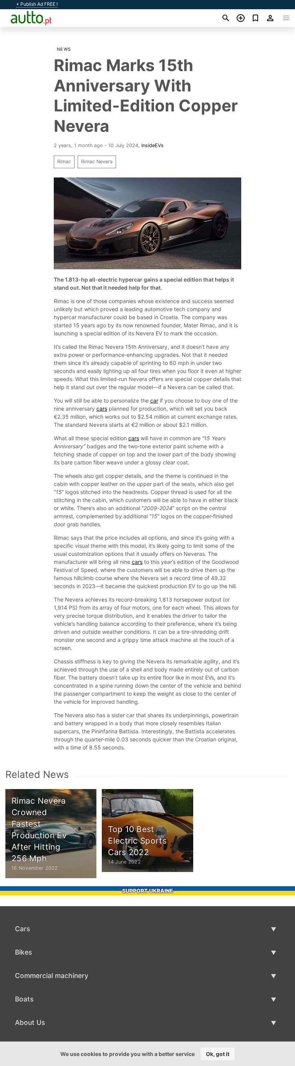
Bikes (23, 952)
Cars (22, 929)
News (64, 49)
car (154, 400)
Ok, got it (217, 1054)
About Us (30, 1022)
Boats (24, 999)
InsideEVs (152, 145)
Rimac (64, 161)
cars (101, 408)
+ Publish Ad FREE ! (37, 4)
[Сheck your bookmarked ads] (255, 18)
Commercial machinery (51, 976)
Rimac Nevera (97, 161)
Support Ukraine (147, 890)
